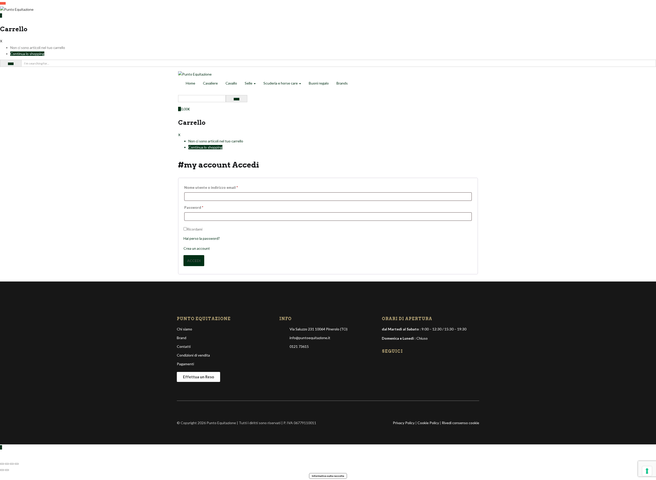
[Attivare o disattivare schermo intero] (7, 464)
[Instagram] (395, 363)
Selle (249, 83)
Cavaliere (210, 83)
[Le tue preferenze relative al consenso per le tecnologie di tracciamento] (647, 471)
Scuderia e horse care (281, 83)
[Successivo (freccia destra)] (7, 470)
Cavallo (231, 83)
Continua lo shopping (27, 53)
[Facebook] (386, 363)
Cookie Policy (428, 423)
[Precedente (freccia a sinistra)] (2, 470)
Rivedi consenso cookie (460, 423)
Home (190, 83)
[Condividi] (12, 464)
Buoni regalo (319, 83)
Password (193, 207)
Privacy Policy (404, 423)
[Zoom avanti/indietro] (2, 464)
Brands (342, 83)
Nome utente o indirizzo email (211, 187)
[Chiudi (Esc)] (17, 464)
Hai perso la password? (201, 238)
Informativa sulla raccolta (328, 475)
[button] (1, 15)
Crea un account (196, 248)
